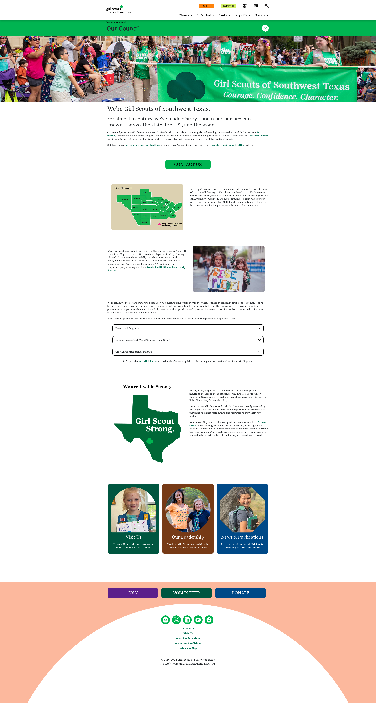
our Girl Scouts (148, 361)
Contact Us (188, 628)
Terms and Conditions (188, 643)
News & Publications (188, 638)
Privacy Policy (188, 648)
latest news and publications (142, 145)
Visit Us (188, 633)
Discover (110, 22)
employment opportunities (228, 145)
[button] (245, 7)
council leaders (259, 135)
